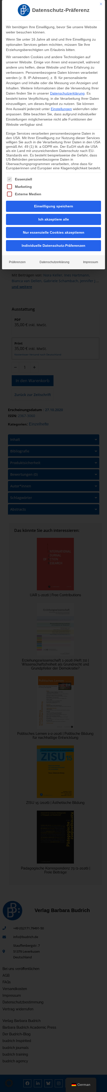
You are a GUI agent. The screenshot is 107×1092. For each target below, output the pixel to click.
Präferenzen (17, 262)
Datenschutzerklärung (67, 93)
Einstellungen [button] (61, 109)
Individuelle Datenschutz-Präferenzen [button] (53, 246)
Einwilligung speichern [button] (53, 206)
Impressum (90, 262)
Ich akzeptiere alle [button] (53, 219)
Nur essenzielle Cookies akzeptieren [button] (53, 232)
